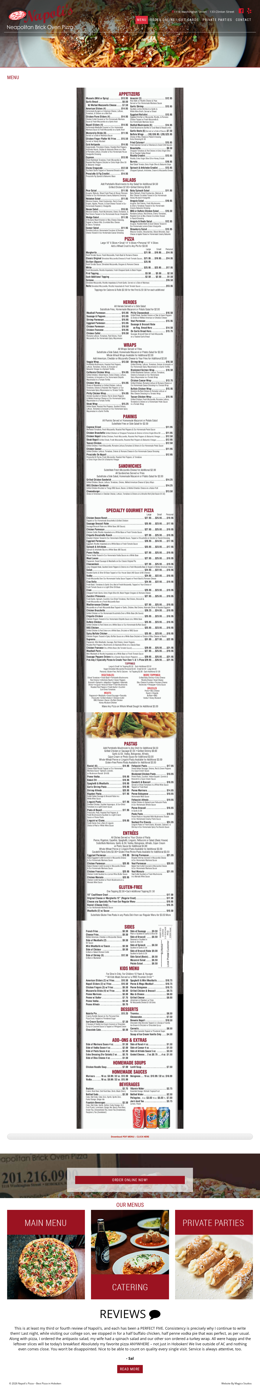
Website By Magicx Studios (236, 1383)
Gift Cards (189, 20)
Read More (130, 1369)
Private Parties (217, 20)
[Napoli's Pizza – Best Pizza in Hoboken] (40, 17)
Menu (141, 20)
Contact (243, 20)
